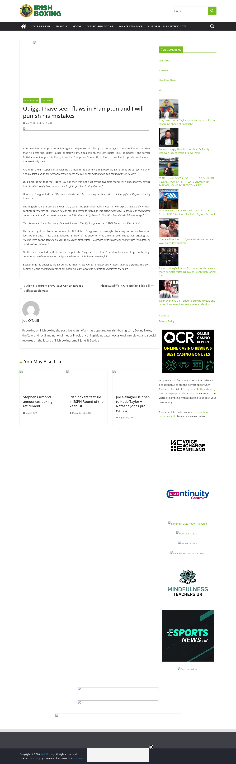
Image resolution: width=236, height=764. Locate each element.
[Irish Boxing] (24, 26)
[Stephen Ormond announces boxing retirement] (40, 372)
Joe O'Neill (47, 123)
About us (164, 315)
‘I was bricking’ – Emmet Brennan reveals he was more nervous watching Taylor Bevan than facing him (187, 272)
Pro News (47, 100)
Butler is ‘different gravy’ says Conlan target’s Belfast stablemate (53, 288)
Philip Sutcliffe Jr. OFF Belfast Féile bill (125, 286)
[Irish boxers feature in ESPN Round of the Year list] (86, 372)
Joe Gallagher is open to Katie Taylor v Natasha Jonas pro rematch (133, 404)
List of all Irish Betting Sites (167, 26)
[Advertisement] (118, 755)
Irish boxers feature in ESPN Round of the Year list (86, 401)
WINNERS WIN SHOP (131, 26)
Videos (77, 26)
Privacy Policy (166, 321)
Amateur (61, 26)
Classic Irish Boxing (100, 26)
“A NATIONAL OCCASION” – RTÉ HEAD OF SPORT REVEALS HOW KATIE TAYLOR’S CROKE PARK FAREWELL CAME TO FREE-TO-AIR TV (186, 181)
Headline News (40, 26)
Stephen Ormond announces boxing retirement (37, 401)
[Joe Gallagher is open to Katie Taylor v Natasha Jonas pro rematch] (133, 372)
